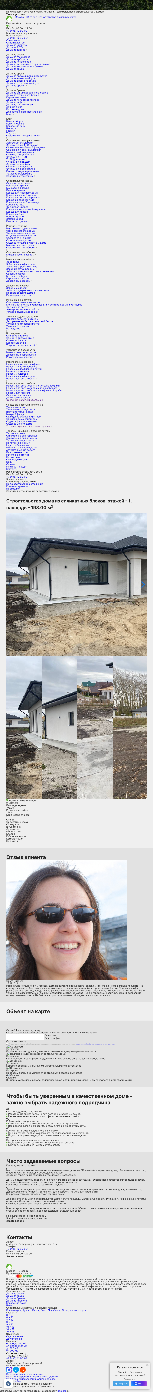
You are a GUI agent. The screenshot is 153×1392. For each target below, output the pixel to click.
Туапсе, (27, 1310)
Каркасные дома (16, 1302)
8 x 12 (9, 1319)
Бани (9, 1305)
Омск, (43, 1310)
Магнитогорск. (78, 1310)
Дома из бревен (15, 1298)
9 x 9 (9, 1322)
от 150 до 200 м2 (16, 1345)
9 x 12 (9, 1324)
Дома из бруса (15, 1295)
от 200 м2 (12, 1350)
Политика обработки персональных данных (32, 1376)
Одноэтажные (14, 1336)
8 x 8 (9, 1314)
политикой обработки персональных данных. (95, 1044)
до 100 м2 (12, 1348)
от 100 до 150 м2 (16, 1343)
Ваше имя (50, 1035)
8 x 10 (9, 1317)
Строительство (15, 42)
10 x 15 (10, 1331)
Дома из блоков (15, 1293)
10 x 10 (10, 1326)
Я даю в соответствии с (62, 1044)
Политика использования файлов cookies (30, 1378)
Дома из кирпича (16, 1300)
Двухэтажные (14, 1338)
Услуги (10, 133)
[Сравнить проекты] (10, 25)
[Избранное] (7, 25)
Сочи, (65, 1310)
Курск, (36, 1310)
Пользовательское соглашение (24, 483)
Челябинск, (54, 1310)
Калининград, (14, 1310)
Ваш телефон (52, 1038)
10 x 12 (10, 1329)
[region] (76, 1188)
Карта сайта (13, 1381)
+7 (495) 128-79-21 (17, 30)
